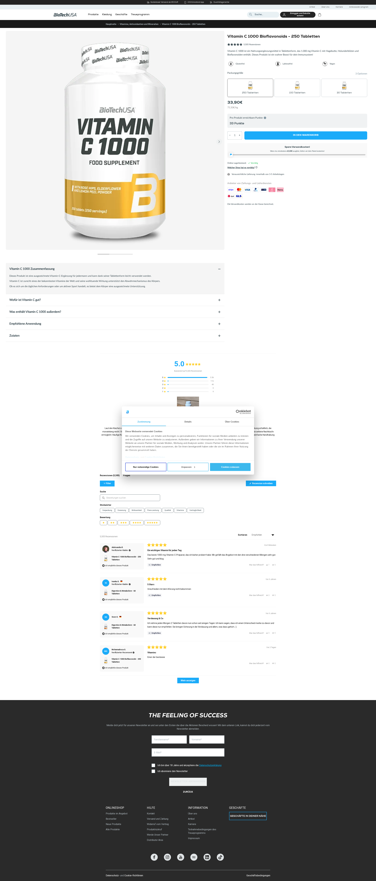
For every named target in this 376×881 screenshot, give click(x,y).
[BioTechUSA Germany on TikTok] (220, 860)
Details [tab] (188, 421)
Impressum (194, 838)
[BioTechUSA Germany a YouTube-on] (180, 860)
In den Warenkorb (306, 135)
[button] (244, 46)
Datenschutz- (113, 875)
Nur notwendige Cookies (145, 467)
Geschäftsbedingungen (258, 875)
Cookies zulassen (230, 467)
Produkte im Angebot (116, 813)
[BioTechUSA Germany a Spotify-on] (193, 860)
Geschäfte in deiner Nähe (248, 816)
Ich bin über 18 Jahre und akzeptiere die (189, 765)
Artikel (312, 7)
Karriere (339, 7)
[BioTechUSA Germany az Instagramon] (167, 860)
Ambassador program (358, 7)
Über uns (192, 813)
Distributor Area (155, 840)
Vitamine (180, 510)
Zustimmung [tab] (144, 421)
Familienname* (161, 739)
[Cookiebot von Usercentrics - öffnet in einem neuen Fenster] (238, 412)
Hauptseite (111, 24)
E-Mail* (158, 752)
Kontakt (151, 813)
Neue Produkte (113, 824)
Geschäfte (237, 808)
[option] (115, 140)
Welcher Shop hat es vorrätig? (241, 168)
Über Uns (325, 7)
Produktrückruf (154, 829)
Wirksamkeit (137, 510)
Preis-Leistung (153, 510)
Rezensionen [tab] (110, 476)
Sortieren (243, 535)
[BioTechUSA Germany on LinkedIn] (207, 860)
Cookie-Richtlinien (155, 457)
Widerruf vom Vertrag (158, 824)
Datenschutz (132, 457)
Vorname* (197, 739)
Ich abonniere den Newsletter (172, 771)
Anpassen (186, 467)
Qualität (167, 510)
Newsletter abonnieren (188, 782)
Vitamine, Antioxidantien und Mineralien (139, 24)
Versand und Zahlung (157, 818)
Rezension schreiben (264, 484)
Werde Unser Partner (157, 834)
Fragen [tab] (126, 476)
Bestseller (111, 818)
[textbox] (130, 497)
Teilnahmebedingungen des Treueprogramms (202, 831)
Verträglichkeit (195, 510)
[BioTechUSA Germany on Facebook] (154, 860)
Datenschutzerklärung (210, 765)
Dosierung (122, 510)
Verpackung (107, 510)
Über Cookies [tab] (232, 421)
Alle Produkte (113, 829)
